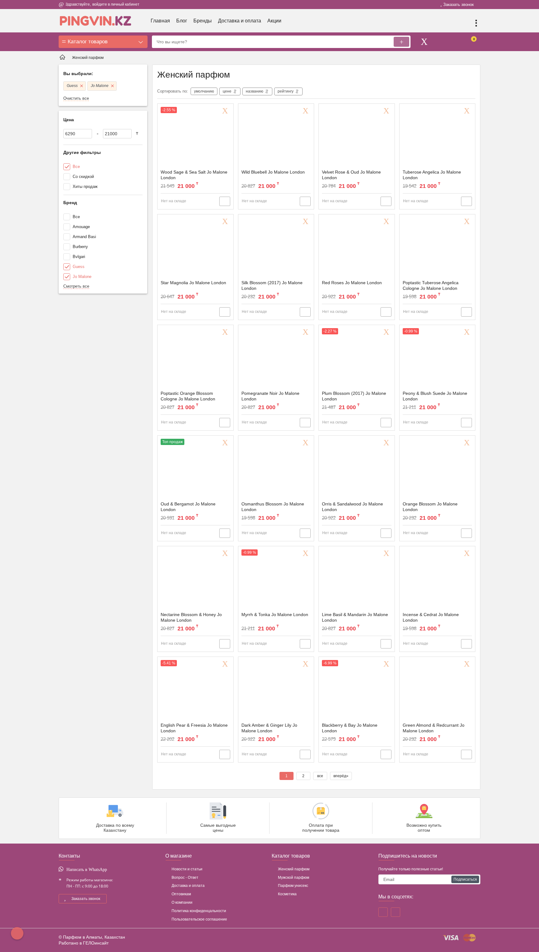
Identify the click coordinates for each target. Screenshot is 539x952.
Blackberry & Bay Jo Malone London (349, 728)
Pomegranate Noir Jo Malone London (270, 396)
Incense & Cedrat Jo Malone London (431, 617)
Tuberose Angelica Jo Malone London (432, 175)
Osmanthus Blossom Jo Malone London (272, 506)
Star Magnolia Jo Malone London (193, 282)
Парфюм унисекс (293, 885)
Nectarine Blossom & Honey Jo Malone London (191, 617)
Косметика (287, 894)
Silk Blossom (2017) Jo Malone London (272, 285)
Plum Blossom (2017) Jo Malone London (354, 396)
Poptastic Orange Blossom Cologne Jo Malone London (188, 396)
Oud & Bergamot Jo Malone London (188, 506)
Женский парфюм (293, 869)
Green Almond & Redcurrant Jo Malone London (433, 728)
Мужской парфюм (293, 877)
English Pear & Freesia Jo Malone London (194, 728)
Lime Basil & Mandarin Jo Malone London (355, 617)
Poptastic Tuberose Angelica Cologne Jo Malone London (431, 285)
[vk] (395, 912)
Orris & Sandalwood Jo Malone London (352, 506)
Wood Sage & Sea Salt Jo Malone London (194, 175)
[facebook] (383, 912)
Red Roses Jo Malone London (352, 282)
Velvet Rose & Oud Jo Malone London (351, 175)
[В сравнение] (224, 201)
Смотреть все (76, 286)
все (320, 776)
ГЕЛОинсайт (96, 942)
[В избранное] (226, 111)
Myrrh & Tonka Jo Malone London (274, 614)
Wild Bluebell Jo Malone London (273, 172)
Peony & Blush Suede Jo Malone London (435, 396)
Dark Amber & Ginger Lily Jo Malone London (269, 728)
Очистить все (76, 98)
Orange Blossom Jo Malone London (430, 506)
